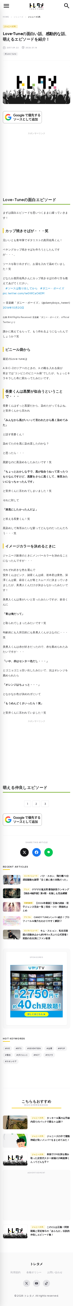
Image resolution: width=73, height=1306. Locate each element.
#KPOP (61, 1048)
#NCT (36, 1055)
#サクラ (49, 1055)
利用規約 (15, 1272)
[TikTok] (46, 1283)
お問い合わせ (55, 1272)
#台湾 (49, 1048)
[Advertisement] (36, 167)
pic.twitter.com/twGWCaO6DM (23, 293)
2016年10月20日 (13, 307)
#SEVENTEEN (34, 1048)
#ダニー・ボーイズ (52, 288)
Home (6, 17)
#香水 (8, 1055)
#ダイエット (22, 1055)
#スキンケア (10, 1061)
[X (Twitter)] (26, 1283)
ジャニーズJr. (10, 26)
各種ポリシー (34, 1272)
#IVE (7, 1048)
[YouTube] (36, 1283)
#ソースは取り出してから (21, 288)
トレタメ (36, 1264)
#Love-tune (10, 54)
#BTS (18, 1048)
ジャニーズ (18, 17)
